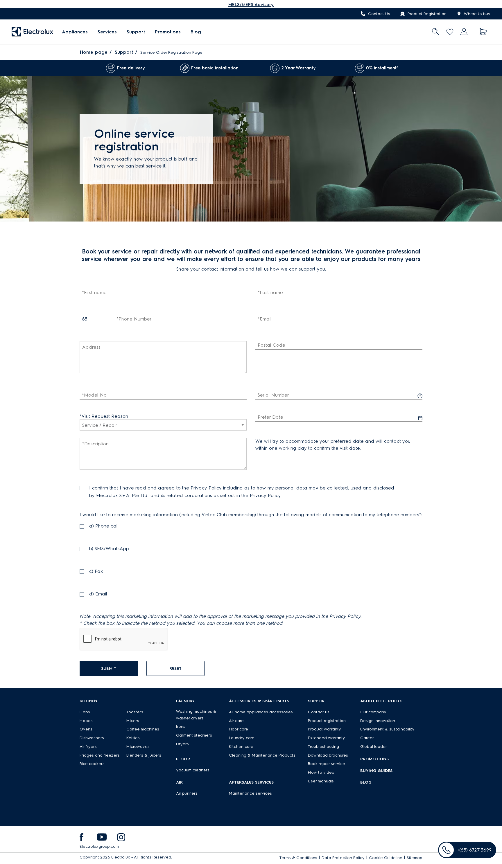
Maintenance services (250, 793)
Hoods (86, 720)
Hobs (85, 712)
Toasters (134, 712)
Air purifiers (187, 793)
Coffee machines (142, 729)
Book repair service (326, 763)
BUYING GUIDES (376, 770)
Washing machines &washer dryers (196, 715)
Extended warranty (326, 737)
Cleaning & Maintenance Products (262, 755)
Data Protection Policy (343, 857)
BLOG (366, 782)
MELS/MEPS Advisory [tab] (251, 4)
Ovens (86, 729)
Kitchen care (241, 746)
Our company (373, 712)
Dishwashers (92, 737)
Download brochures (328, 755)
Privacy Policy (206, 488)
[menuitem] (75, 32)
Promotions (168, 32)
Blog (196, 32)
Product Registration (427, 13)
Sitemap (414, 857)
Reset (175, 668)
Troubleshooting (323, 746)
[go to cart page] (483, 31)
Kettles (133, 737)
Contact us (318, 712)
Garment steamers (194, 735)
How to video (321, 772)
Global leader (373, 746)
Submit (108, 668)
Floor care (238, 729)
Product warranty (324, 729)
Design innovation (377, 720)
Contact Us (379, 13)
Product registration (327, 720)
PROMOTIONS (374, 759)
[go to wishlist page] (449, 31)
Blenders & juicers (143, 755)
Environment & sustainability (387, 729)
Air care (236, 720)
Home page (93, 52)
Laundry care (241, 737)
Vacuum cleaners (192, 770)
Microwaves (138, 746)
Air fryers (88, 746)
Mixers (132, 720)
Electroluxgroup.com (99, 846)
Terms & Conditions (298, 857)
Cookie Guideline (385, 857)
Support (136, 32)
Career (367, 737)
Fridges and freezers (100, 755)
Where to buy (477, 13)
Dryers (182, 743)
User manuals (321, 781)
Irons (180, 726)
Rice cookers (92, 763)
